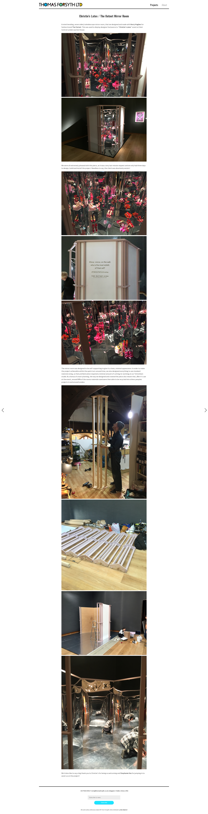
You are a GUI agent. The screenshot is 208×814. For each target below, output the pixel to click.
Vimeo (123, 791)
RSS (127, 791)
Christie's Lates (125, 27)
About (164, 5)
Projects (154, 5)
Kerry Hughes (136, 24)
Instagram (112, 791)
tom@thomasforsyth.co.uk (100, 791)
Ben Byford (123, 810)
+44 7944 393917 (85, 791)
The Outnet (76, 27)
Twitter (118, 791)
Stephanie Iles (126, 773)
